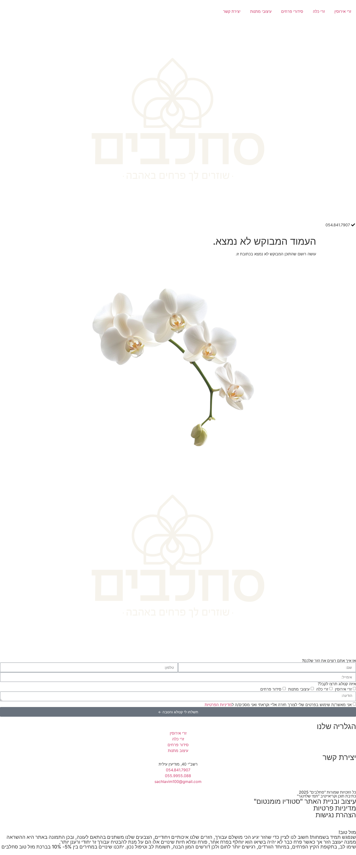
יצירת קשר (231, 11)
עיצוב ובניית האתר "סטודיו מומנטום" (305, 801)
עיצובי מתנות (260, 11)
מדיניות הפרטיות (218, 704)
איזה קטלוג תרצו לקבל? (337, 684)
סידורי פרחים (292, 11)
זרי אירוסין (342, 11)
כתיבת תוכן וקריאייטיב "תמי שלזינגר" (326, 796)
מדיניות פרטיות (334, 808)
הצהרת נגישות (336, 815)
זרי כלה (319, 11)
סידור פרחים (270, 689)
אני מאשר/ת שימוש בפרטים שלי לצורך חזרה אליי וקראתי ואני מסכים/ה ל (278, 704)
